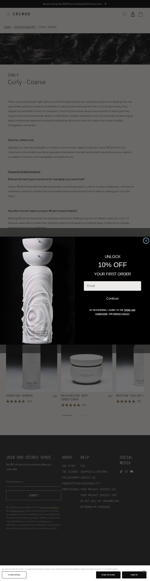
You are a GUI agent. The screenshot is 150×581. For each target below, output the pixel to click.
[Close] (143, 571)
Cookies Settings (14, 575)
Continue (112, 298)
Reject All (134, 575)
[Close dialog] (146, 240)
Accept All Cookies (108, 575)
